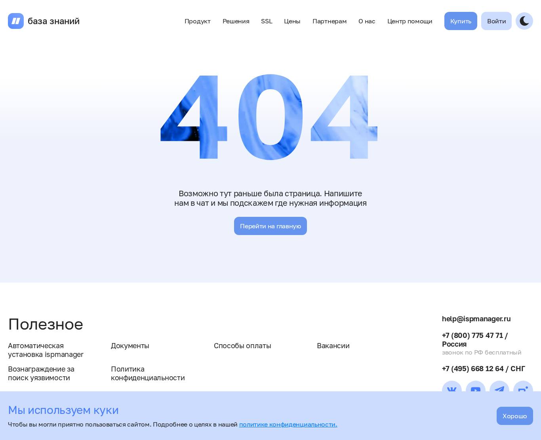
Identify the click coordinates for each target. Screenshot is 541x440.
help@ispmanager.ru (476, 318)
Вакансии (333, 345)
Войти (496, 21)
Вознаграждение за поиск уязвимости (41, 373)
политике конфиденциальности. (288, 424)
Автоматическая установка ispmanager (46, 349)
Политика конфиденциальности (148, 373)
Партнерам (329, 21)
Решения (236, 21)
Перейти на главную (270, 226)
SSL (266, 21)
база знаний (53, 21)
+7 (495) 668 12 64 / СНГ (483, 368)
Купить (460, 21)
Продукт (198, 21)
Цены (292, 21)
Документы (130, 345)
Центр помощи (409, 21)
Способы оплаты (242, 345)
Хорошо (515, 416)
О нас (366, 21)
